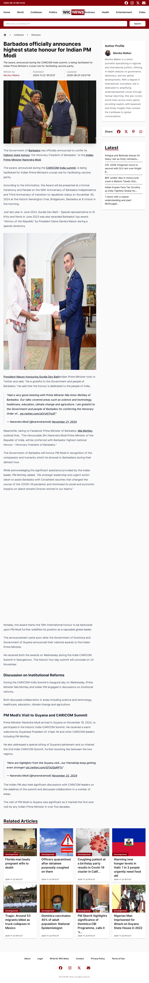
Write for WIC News (59, 958)
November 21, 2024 (64, 421)
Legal (40, 958)
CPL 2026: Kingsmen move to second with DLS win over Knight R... (123, 168)
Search (137, 23)
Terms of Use (118, 958)
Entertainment (124, 12)
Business (90, 12)
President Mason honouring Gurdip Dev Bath (31, 376)
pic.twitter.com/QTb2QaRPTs (44, 767)
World (20, 12)
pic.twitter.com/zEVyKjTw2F (38, 413)
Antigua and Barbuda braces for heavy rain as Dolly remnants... (122, 157)
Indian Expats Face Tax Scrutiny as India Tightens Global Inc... (122, 189)
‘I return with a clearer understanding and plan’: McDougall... (118, 200)
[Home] (4, 34)
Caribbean (36, 12)
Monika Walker (11, 75)
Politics (53, 12)
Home (6, 12)
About (27, 958)
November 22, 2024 (64, 775)
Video (142, 12)
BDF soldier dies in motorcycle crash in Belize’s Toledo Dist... (122, 179)
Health (105, 12)
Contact (80, 958)
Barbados (36, 35)
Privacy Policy (98, 958)
